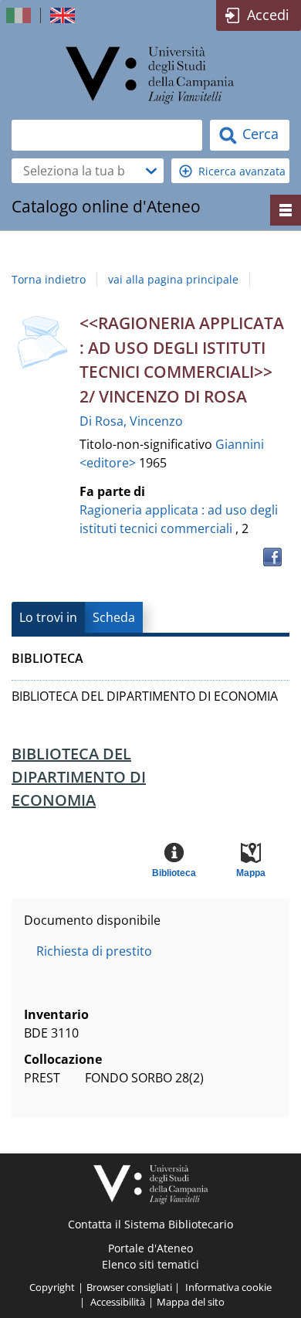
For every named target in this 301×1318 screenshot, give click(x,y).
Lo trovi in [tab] (48, 617)
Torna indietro (49, 279)
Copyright (52, 1287)
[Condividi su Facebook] (272, 557)
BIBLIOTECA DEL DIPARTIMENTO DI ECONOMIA (79, 776)
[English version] (64, 15)
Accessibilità (117, 1302)
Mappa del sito (191, 1302)
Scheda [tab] (114, 617)
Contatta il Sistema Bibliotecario (150, 1224)
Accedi (268, 14)
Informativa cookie (228, 1287)
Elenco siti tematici (150, 1264)
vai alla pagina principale (173, 279)
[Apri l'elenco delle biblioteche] (151, 170)
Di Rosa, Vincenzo (131, 421)
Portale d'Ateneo (150, 1248)
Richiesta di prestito (94, 951)
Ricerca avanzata (242, 171)
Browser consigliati (129, 1287)
